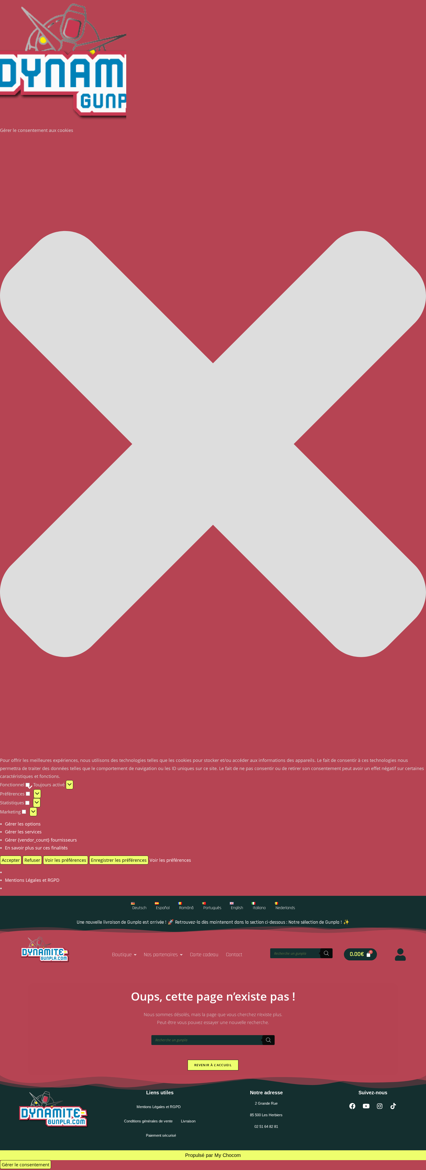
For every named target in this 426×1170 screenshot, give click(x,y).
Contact (234, 954)
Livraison (188, 1121)
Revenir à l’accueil (213, 1065)
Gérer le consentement (25, 1165)
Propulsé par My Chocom (213, 1155)
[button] (213, 445)
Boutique (122, 954)
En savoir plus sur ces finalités (36, 848)
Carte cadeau (204, 954)
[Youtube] (366, 1106)
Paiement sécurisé (161, 1135)
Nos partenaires (161, 954)
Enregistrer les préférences (119, 860)
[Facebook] (352, 1106)
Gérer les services (23, 832)
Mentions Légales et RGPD (32, 880)
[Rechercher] (326, 953)
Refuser (32, 860)
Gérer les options (23, 824)
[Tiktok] (393, 1106)
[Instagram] (379, 1106)
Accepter (11, 860)
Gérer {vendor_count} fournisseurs (41, 840)
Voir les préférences (65, 860)
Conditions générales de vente (148, 1121)
